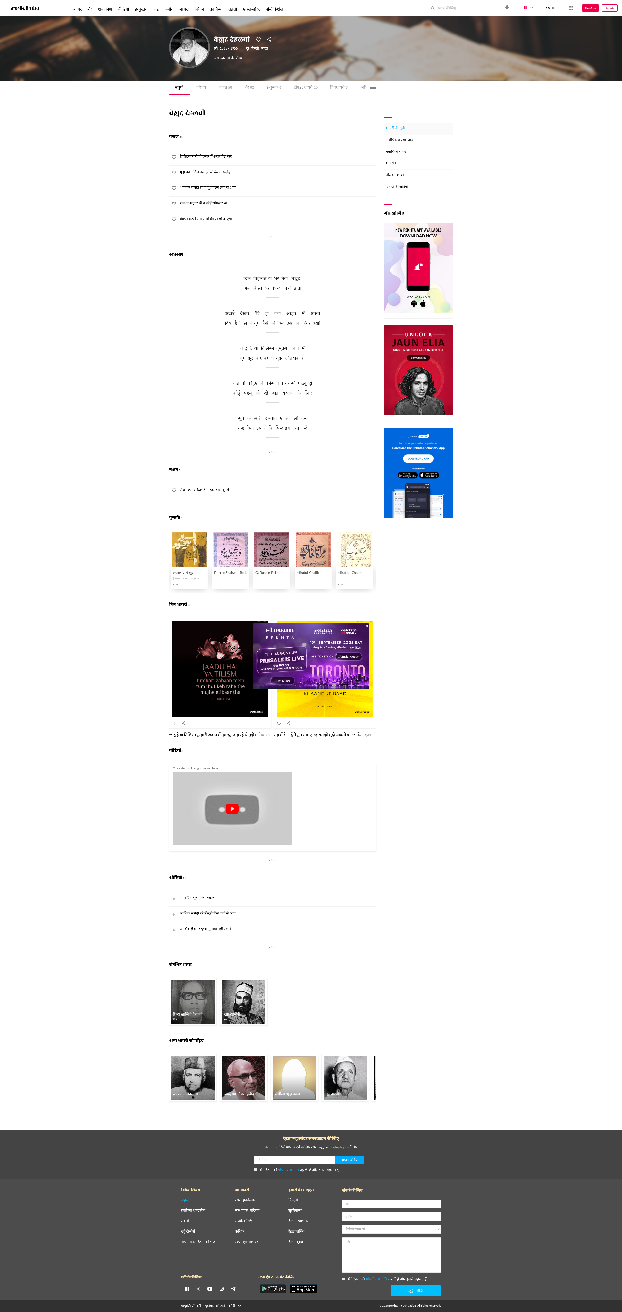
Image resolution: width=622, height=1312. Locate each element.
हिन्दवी (293, 1200)
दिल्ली (255, 49)
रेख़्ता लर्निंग (296, 1231)
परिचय (201, 88)
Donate (609, 8)
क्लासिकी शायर (396, 152)
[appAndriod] (273, 1288)
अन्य (292, 9)
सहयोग (186, 1200)
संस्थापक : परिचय (247, 1210)
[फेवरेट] (258, 39)
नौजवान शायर (395, 175)
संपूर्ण (179, 88)
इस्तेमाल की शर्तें (215, 1306)
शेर (249, 88)
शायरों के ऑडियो (397, 187)
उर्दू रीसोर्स (188, 1231)
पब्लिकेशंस (274, 9)
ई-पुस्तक (274, 88)
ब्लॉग (169, 9)
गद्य (157, 9)
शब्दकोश (105, 9)
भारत (264, 49)
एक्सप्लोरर (251, 9)
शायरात (391, 163)
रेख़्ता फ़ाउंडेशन (245, 1200)
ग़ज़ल (225, 88)
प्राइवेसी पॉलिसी (191, 1306)
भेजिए (420, 1291)
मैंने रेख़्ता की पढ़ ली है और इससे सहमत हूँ (299, 1169)
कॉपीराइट (235, 1306)
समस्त (272, 237)
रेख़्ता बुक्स (295, 1242)
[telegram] (233, 1289)
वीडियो (123, 9)
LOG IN (550, 8)
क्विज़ (199, 9)
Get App (590, 8)
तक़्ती (232, 9)
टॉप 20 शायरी (306, 88)
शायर (77, 9)
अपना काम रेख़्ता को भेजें (198, 1242)
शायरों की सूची (395, 128)
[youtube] (210, 1289)
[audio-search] (507, 7)
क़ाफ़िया (216, 9)
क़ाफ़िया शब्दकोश (193, 1210)
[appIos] (303, 1288)
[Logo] (25, 9)
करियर (239, 1231)
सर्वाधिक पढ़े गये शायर (400, 140)
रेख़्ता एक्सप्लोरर (246, 1242)
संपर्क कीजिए (244, 1221)
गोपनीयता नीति (288, 1169)
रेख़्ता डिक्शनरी (299, 1221)
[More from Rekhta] (571, 8)
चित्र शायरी (339, 88)
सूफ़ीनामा (295, 1210)
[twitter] (198, 1289)
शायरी (184, 9)
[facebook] (186, 1289)
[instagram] (221, 1289)
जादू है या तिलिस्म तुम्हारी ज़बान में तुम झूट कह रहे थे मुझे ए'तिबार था (220, 734)
